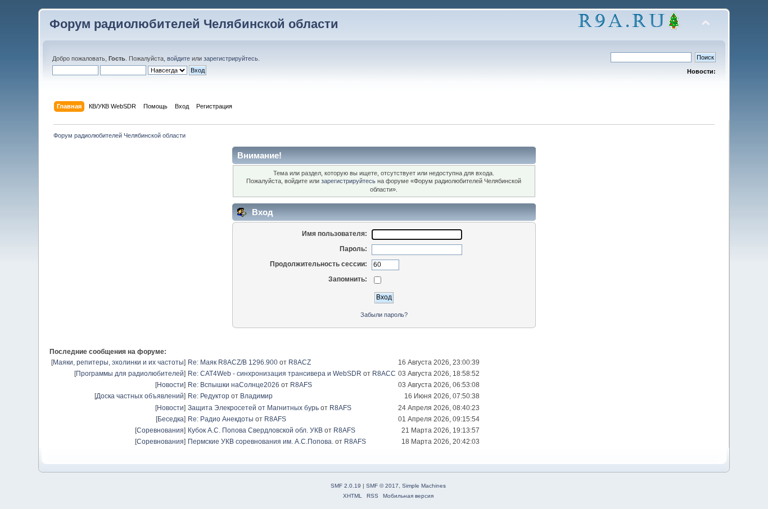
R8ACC (384, 374)
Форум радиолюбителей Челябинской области (193, 24)
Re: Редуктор (208, 396)
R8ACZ (299, 362)
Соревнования (160, 430)
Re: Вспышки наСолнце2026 (233, 385)
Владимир (256, 396)
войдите (178, 58)
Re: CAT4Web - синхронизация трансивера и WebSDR (275, 374)
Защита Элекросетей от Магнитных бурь (253, 408)
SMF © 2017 (382, 486)
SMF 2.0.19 (346, 486)
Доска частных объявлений (140, 396)
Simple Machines (424, 486)
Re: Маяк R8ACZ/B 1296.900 (233, 362)
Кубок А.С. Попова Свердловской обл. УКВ (255, 430)
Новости (170, 385)
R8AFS (301, 385)
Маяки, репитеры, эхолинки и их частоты (118, 362)
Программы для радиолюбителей (130, 374)
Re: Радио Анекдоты (221, 419)
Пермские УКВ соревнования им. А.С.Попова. (260, 442)
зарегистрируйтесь (231, 58)
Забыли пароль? (384, 314)
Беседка (170, 419)
